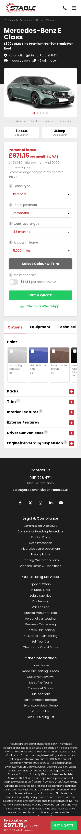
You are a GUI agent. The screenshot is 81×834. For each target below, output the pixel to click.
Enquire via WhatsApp (40, 306)
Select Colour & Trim (40, 263)
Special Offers (40, 584)
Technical (67, 326)
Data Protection (40, 543)
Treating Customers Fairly (40, 560)
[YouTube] (61, 504)
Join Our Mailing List (40, 717)
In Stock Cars (40, 590)
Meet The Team (40, 682)
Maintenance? (25, 275)
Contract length (26, 224)
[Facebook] (20, 504)
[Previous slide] (10, 93)
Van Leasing (40, 607)
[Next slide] (71, 93)
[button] (34, 113)
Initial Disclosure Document (40, 548)
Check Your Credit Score (40, 647)
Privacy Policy (40, 554)
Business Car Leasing (40, 624)
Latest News (40, 665)
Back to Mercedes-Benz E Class (31, 20)
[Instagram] (40, 504)
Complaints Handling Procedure (40, 531)
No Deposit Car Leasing (41, 636)
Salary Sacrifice (40, 595)
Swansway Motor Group (40, 705)
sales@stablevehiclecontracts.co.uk (40, 490)
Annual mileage (26, 242)
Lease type (22, 186)
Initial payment (25, 205)
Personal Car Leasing (40, 618)
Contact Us (40, 711)
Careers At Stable (40, 688)
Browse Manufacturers (40, 613)
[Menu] (74, 8)
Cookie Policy (40, 537)
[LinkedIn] (51, 504)
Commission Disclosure (41, 526)
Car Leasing (40, 601)
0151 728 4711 (40, 477)
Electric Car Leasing (41, 630)
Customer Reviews (40, 677)
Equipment (40, 326)
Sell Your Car (40, 641)
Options (15, 327)
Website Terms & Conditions (40, 566)
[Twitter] (30, 504)
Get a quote (40, 295)
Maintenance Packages (41, 700)
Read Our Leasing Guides (40, 671)
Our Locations (41, 694)
